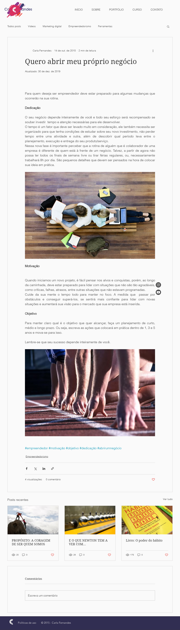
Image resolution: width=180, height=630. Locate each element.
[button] (168, 26)
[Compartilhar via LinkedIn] (44, 468)
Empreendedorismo (80, 26)
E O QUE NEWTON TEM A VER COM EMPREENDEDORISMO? (88, 542)
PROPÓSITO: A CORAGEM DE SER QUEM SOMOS (31, 542)
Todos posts (14, 26)
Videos (32, 26)
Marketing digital (52, 26)
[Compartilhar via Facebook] (26, 468)
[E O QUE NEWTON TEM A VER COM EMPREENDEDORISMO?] (90, 520)
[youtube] (158, 292)
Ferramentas (105, 26)
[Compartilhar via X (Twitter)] (35, 468)
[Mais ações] (153, 50)
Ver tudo (168, 499)
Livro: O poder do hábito (144, 540)
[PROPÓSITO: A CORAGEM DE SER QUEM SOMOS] (33, 520)
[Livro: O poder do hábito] (147, 520)
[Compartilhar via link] (52, 468)
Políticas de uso (27, 622)
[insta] (158, 285)
